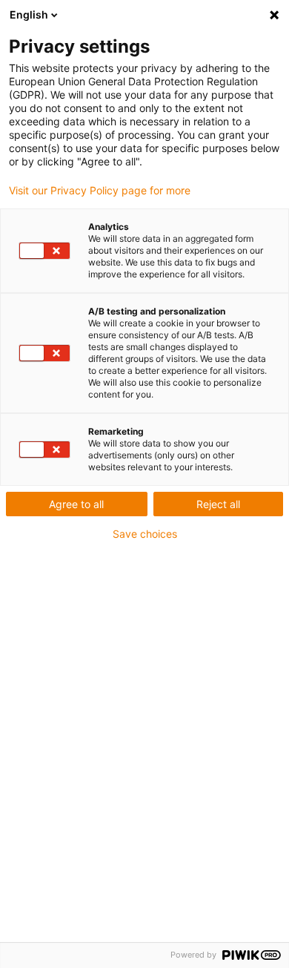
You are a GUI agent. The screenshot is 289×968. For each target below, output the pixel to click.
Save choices (145, 534)
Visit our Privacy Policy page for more (99, 191)
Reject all (218, 504)
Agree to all (76, 504)
